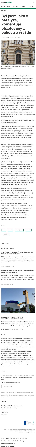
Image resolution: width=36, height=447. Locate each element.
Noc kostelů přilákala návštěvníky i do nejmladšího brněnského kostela (13, 318)
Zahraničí (23, 6)
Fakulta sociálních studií (8, 443)
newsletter (8, 386)
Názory (31, 6)
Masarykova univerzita (7, 446)
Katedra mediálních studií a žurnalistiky (12, 441)
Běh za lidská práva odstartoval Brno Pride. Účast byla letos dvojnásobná (17, 271)
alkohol (29, 230)
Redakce (4, 415)
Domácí (15, 6)
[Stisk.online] (6, 2)
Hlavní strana (6, 6)
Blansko (6, 234)
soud (10, 230)
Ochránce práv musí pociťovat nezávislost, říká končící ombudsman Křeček (17, 253)
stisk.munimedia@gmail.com (10, 382)
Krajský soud (19, 230)
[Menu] (33, 2)
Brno (3, 230)
